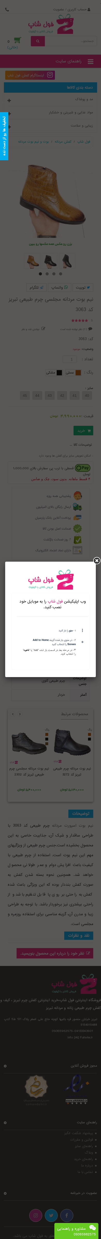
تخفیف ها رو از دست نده (4, 136)
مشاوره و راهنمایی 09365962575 (76, 1231)
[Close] (96, 560)
